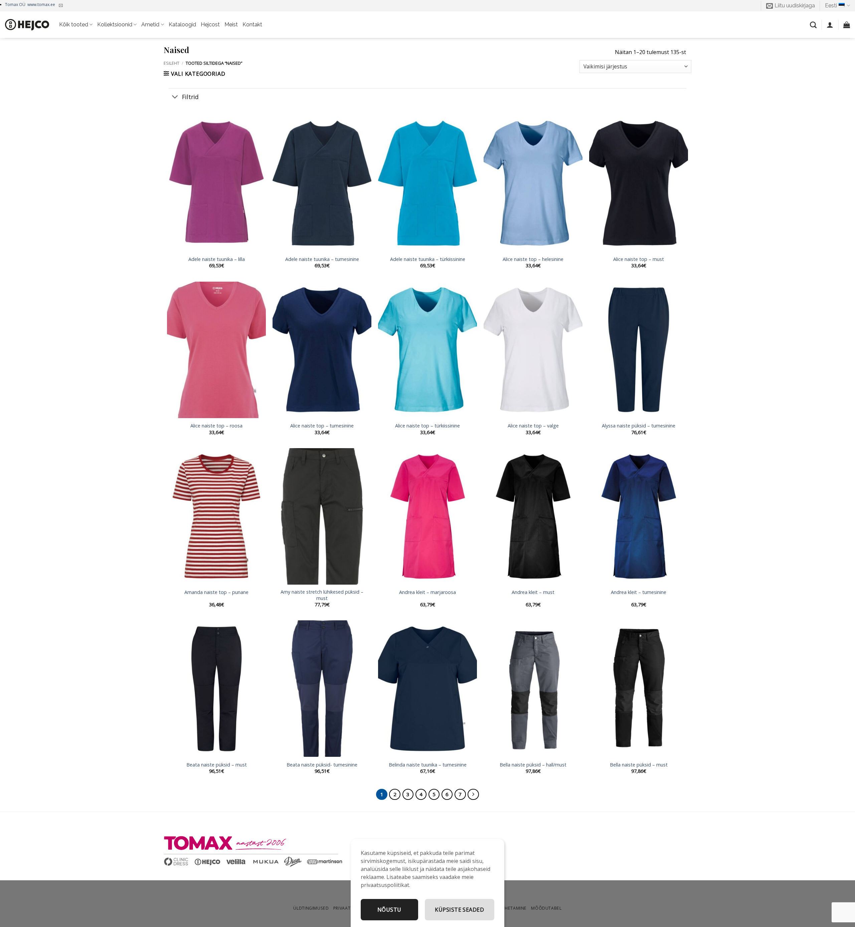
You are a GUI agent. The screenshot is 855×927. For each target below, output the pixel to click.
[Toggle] (175, 97)
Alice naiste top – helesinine (533, 259)
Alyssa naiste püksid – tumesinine (638, 426)
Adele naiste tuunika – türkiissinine (427, 259)
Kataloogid (182, 24)
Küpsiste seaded (459, 909)
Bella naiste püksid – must (639, 765)
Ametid (150, 24)
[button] (790, 5)
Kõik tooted (73, 24)
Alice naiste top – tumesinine (322, 426)
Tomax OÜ (30, 4)
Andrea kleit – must (533, 592)
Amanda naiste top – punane (216, 592)
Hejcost (210, 24)
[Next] (473, 794)
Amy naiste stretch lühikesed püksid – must (322, 595)
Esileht (171, 63)
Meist (231, 24)
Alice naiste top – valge (533, 426)
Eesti (831, 5)
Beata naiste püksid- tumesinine (322, 765)
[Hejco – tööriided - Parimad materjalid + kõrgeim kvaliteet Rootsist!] (27, 24)
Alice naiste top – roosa (216, 426)
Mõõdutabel (546, 908)
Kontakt (252, 24)
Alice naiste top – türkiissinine (427, 426)
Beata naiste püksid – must (216, 765)
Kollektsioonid (114, 24)
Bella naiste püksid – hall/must (533, 765)
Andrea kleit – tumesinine (638, 592)
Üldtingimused (311, 908)
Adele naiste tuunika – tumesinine (322, 259)
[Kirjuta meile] (61, 5)
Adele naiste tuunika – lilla (216, 259)
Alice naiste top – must (638, 259)
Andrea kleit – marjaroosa (427, 592)
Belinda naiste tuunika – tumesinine (428, 765)
